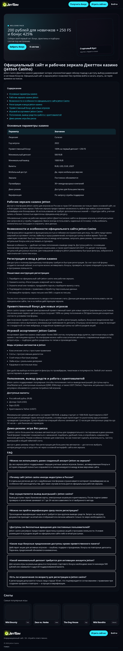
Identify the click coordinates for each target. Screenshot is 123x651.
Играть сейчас (99, 4)
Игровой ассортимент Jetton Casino (26, 111)
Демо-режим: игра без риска (22, 118)
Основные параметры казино (23, 94)
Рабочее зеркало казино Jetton (23, 97)
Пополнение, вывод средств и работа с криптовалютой (35, 115)
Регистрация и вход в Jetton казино (25, 104)
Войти (114, 4)
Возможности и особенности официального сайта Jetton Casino (39, 101)
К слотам (34, 46)
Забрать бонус (17, 46)
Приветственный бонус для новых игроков (29, 108)
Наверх (6, 646)
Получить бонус (78, 4)
